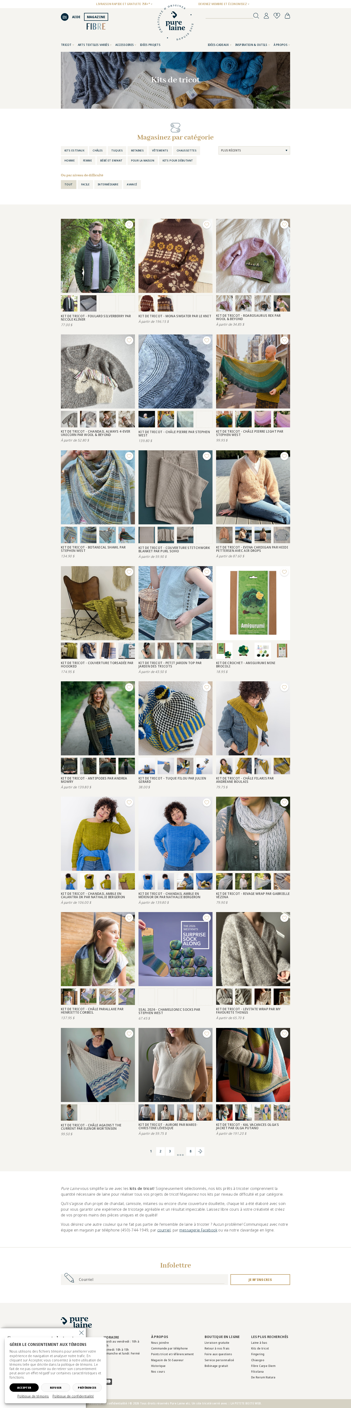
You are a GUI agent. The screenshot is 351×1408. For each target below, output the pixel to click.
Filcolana (257, 1372)
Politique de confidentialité (73, 1396)
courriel (163, 1230)
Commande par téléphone (169, 1348)
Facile (85, 184)
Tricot (66, 45)
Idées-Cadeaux (218, 45)
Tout (68, 184)
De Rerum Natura (263, 1377)
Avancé (132, 184)
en (65, 17)
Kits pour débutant (178, 160)
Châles (98, 150)
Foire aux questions (218, 1354)
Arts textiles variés (93, 45)
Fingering (258, 1354)
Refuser (56, 1387)
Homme (69, 160)
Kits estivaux (74, 150)
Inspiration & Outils (251, 45)
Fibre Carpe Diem (263, 1366)
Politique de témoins (33, 1396)
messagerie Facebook (198, 1230)
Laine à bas (259, 1343)
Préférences (87, 1387)
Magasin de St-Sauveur (167, 1360)
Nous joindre (160, 1343)
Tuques (117, 150)
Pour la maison (142, 160)
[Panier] (287, 16)
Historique (158, 1366)
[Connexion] (266, 16)
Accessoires (124, 45)
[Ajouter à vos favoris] (129, 224)
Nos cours (158, 1372)
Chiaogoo (257, 1360)
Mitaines (137, 150)
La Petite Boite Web (246, 1403)
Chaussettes (187, 150)
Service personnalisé (219, 1360)
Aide (76, 17)
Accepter (24, 1387)
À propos (280, 45)
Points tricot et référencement (172, 1354)
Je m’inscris (260, 1279)
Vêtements (160, 150)
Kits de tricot (260, 1348)
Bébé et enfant (111, 160)
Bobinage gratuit (216, 1366)
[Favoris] (277, 16)
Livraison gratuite (217, 1343)
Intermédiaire (108, 184)
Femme (87, 160)
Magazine (96, 17)
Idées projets (150, 45)
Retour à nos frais (217, 1348)
